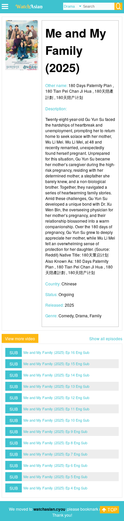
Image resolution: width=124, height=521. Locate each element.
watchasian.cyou (49, 509)
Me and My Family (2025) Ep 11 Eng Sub (56, 408)
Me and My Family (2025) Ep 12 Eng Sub (56, 397)
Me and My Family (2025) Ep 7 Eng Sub (55, 454)
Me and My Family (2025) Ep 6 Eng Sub (55, 465)
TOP (111, 509)
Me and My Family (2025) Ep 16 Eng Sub (56, 352)
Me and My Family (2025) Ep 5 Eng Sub (55, 476)
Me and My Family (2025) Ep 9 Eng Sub (55, 431)
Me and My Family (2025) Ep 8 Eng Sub (55, 442)
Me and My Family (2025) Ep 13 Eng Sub (56, 386)
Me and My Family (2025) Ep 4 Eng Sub (55, 487)
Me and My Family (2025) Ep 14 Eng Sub (56, 374)
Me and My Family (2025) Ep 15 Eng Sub (56, 363)
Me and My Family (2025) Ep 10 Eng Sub (56, 420)
